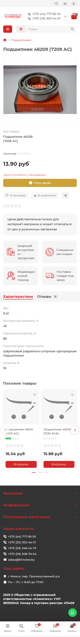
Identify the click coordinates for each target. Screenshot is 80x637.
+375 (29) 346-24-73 (22, 548)
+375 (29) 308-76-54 (22, 554)
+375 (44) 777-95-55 (46, 14)
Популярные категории (26, 517)
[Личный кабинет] (73, 3)
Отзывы (46, 297)
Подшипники (21, 40)
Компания (13, 493)
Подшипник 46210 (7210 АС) (19, 431)
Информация (16, 505)
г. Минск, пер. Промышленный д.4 (34, 576)
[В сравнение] (34, 403)
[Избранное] (56, 3)
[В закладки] (34, 395)
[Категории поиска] (21, 29)
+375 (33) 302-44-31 (46, 18)
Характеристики (18, 297)
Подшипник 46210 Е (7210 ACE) (59, 431)
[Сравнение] (65, 3)
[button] (5, 430)
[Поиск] (72, 29)
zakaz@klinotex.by (21, 559)
